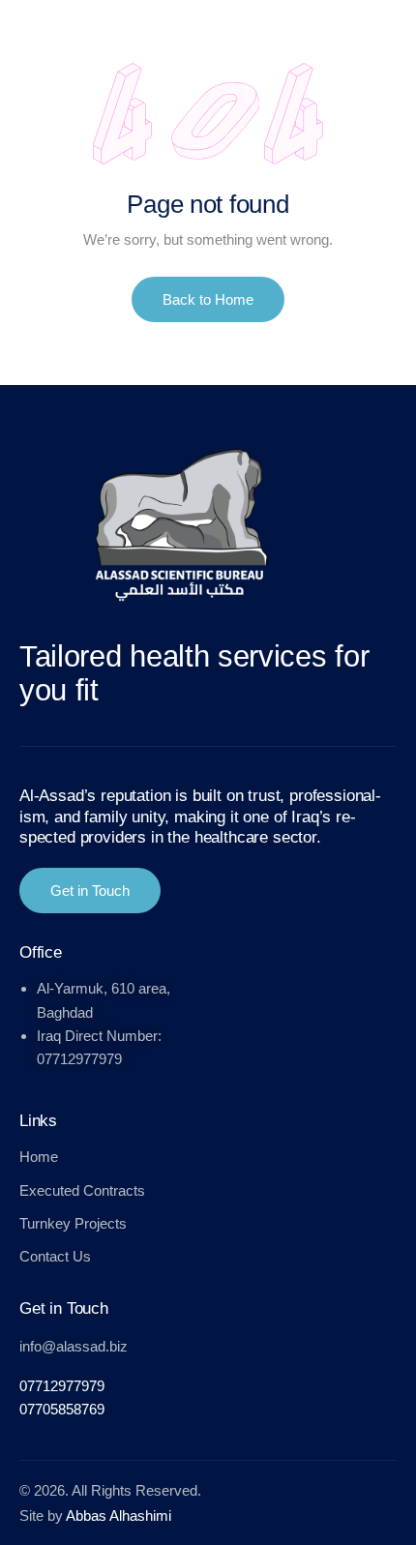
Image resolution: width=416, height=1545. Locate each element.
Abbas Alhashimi (118, 1515)
